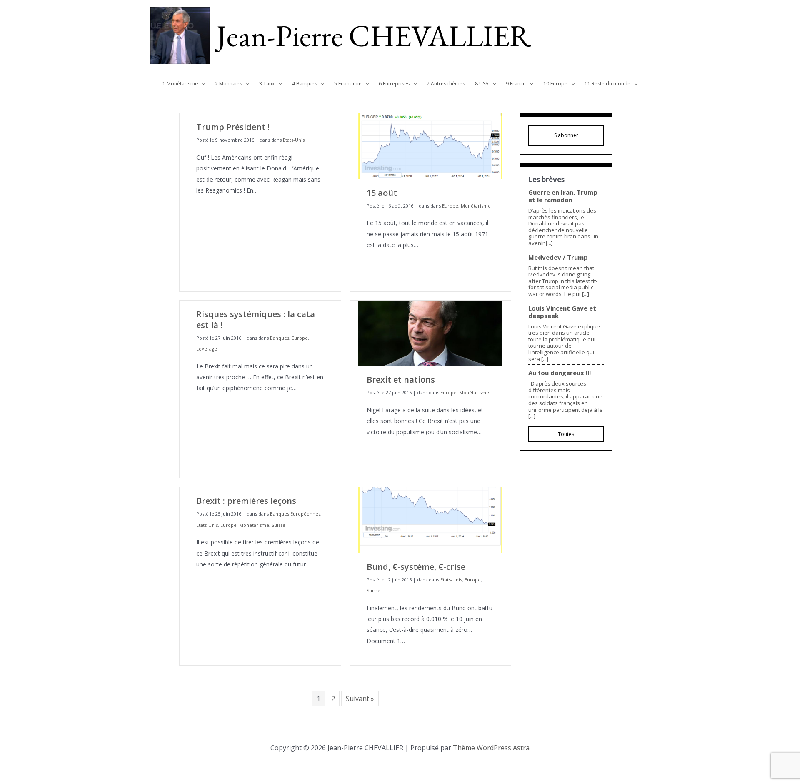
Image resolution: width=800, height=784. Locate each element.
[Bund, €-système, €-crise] (430, 520)
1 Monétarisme (180, 83)
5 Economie (348, 83)
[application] (201, 83)
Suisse (278, 525)
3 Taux (267, 83)
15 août (382, 192)
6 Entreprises (394, 83)
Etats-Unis (294, 140)
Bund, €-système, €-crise (416, 566)
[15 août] (430, 146)
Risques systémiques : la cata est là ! (255, 319)
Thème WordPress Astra (491, 747)
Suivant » (360, 698)
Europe (450, 206)
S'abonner (566, 135)
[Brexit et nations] (430, 332)
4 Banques (304, 83)
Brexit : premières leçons (246, 500)
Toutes (566, 434)
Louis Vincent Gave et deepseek (562, 312)
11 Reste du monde (607, 83)
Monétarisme (476, 206)
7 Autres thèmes (446, 83)
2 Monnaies (228, 83)
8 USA (482, 83)
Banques (279, 338)
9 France (516, 83)
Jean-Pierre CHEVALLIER (374, 35)
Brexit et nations (401, 379)
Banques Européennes (295, 514)
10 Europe (555, 83)
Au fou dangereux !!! (559, 372)
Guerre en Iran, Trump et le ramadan (563, 196)
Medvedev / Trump (558, 257)
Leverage (206, 349)
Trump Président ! (233, 127)
